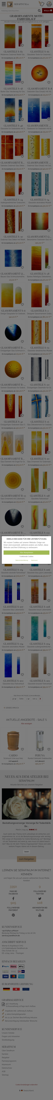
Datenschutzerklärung (21, 560)
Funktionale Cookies (26, 557)
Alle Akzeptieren (26, 553)
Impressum (34, 560)
